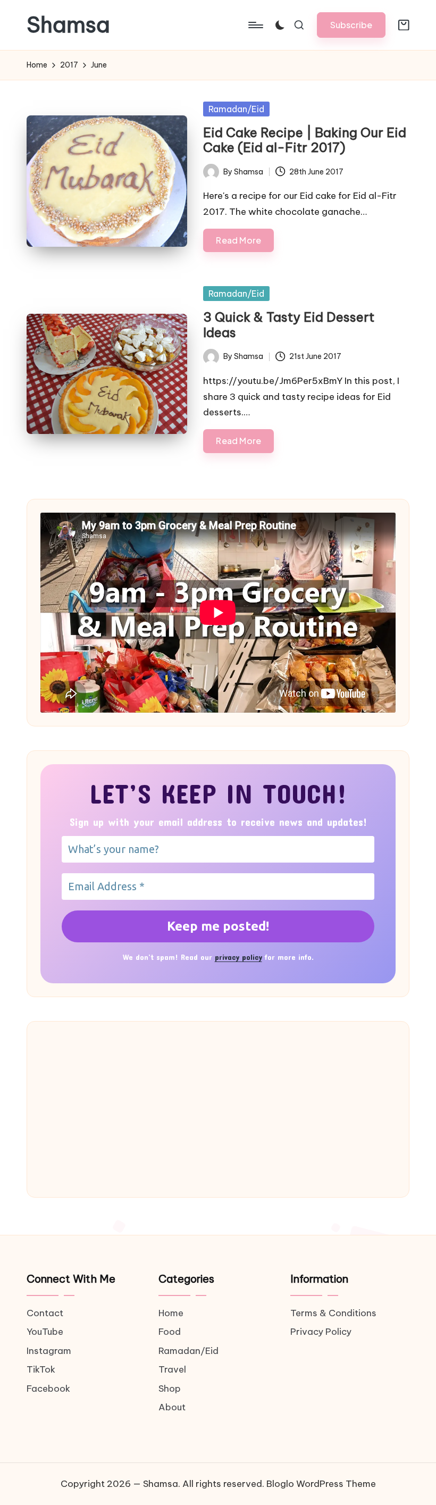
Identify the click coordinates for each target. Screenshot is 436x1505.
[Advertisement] (218, 1109)
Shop (169, 1388)
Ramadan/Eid (236, 109)
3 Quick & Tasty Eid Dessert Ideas (288, 324)
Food (169, 1331)
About (172, 1407)
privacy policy (238, 956)
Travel (172, 1369)
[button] (351, 24)
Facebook (48, 1388)
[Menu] (255, 25)
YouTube (45, 1331)
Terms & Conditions (333, 1313)
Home (170, 1313)
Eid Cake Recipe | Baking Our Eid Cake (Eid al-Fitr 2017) (304, 140)
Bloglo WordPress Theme (321, 1484)
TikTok (41, 1369)
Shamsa (68, 25)
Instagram (49, 1351)
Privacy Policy (320, 1331)
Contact (45, 1313)
